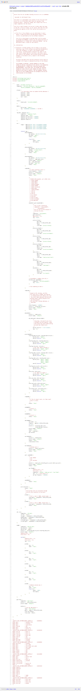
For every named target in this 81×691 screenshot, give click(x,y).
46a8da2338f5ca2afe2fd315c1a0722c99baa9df (37, 6)
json (79, 689)
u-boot (22, 6)
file (35, 10)
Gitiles (7, 689)
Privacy (11, 689)
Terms (14, 689)
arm (57, 6)
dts (60, 6)
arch (54, 6)
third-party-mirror (14, 6)
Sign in (78, 2)
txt (75, 689)
